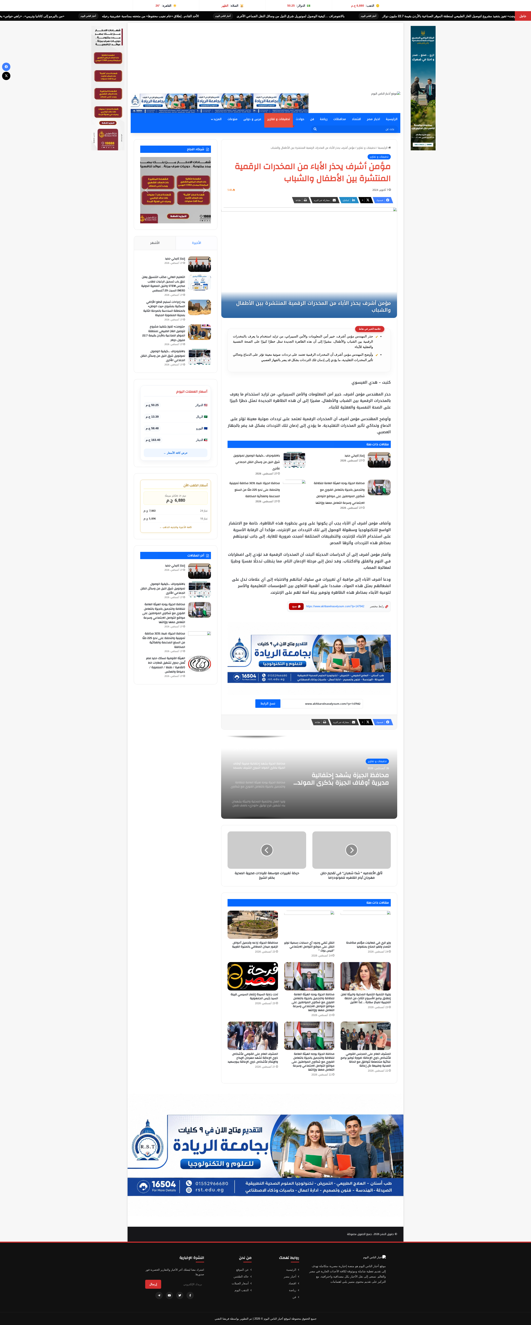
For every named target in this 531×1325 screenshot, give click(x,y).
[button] (137, 103)
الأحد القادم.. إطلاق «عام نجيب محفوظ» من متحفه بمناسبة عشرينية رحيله (348, 16)
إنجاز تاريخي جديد (355, 455)
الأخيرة (196, 243)
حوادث (300, 119)
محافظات (339, 119)
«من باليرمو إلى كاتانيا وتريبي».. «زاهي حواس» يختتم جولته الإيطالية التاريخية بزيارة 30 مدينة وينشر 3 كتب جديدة (188, 16)
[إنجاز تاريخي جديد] (379, 460)
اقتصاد (356, 119)
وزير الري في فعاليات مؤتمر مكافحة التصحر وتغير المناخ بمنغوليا (368, 944)
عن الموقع (242, 1269)
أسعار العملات (240, 1283)
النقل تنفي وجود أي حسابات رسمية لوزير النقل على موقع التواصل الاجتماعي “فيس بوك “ (309, 946)
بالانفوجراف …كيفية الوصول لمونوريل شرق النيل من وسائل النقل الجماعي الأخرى (256, 462)
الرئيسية (391, 119)
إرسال (153, 1284)
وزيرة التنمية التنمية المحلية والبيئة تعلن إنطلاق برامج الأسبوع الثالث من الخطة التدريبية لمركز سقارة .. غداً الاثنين (366, 998)
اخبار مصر (373, 119)
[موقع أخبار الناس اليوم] (385, 93)
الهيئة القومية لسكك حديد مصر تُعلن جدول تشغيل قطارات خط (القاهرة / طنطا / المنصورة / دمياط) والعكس (165, 665)
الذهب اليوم (242, 1290)
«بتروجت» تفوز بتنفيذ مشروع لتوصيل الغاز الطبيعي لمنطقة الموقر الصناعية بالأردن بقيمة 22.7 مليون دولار (163, 333)
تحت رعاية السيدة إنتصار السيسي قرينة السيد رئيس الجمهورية (254, 996)
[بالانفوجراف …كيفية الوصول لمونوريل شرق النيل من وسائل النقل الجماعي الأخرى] (294, 460)
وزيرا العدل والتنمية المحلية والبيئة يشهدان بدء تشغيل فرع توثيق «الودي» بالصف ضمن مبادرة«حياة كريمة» (342, 778)
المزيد (217, 119)
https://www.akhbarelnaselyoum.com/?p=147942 (335, 606)
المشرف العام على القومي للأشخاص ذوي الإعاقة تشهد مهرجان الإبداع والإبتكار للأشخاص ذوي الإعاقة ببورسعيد (253, 1058)
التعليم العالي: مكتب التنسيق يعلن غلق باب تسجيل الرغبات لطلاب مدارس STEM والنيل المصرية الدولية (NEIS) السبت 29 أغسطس (163, 283)
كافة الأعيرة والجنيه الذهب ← (176, 527)
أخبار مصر (290, 1276)
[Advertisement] (265, 52)
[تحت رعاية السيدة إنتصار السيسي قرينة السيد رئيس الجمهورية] (253, 976)
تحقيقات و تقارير (278, 119)
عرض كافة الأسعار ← (175, 452)
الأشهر (155, 243)
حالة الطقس (241, 1276)
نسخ (294, 606)
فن (312, 119)
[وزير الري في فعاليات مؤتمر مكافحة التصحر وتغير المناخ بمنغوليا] (366, 925)
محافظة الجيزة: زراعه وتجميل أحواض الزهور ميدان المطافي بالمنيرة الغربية (255, 944)
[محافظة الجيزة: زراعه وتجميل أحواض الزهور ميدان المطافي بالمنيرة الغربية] (253, 925)
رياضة (324, 119)
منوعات (232, 119)
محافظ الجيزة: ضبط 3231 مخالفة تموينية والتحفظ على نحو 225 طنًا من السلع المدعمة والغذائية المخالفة (254, 490)
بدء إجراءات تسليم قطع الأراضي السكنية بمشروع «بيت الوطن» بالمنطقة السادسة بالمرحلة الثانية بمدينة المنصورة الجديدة (164, 308)
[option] (309, 777)
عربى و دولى (252, 119)
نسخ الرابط (268, 703)
